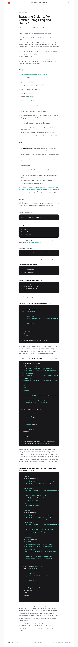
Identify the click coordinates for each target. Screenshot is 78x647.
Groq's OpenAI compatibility (34, 242)
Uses (40, 2)
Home (35, 642)
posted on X (31, 27)
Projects (35, 2)
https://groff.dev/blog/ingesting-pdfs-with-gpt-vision (34, 74)
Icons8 (41, 642)
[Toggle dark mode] (68, 2)
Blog (32, 2)
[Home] (9, 3)
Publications (44, 2)
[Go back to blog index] (9, 12)
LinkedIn (40, 629)
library (33, 93)
